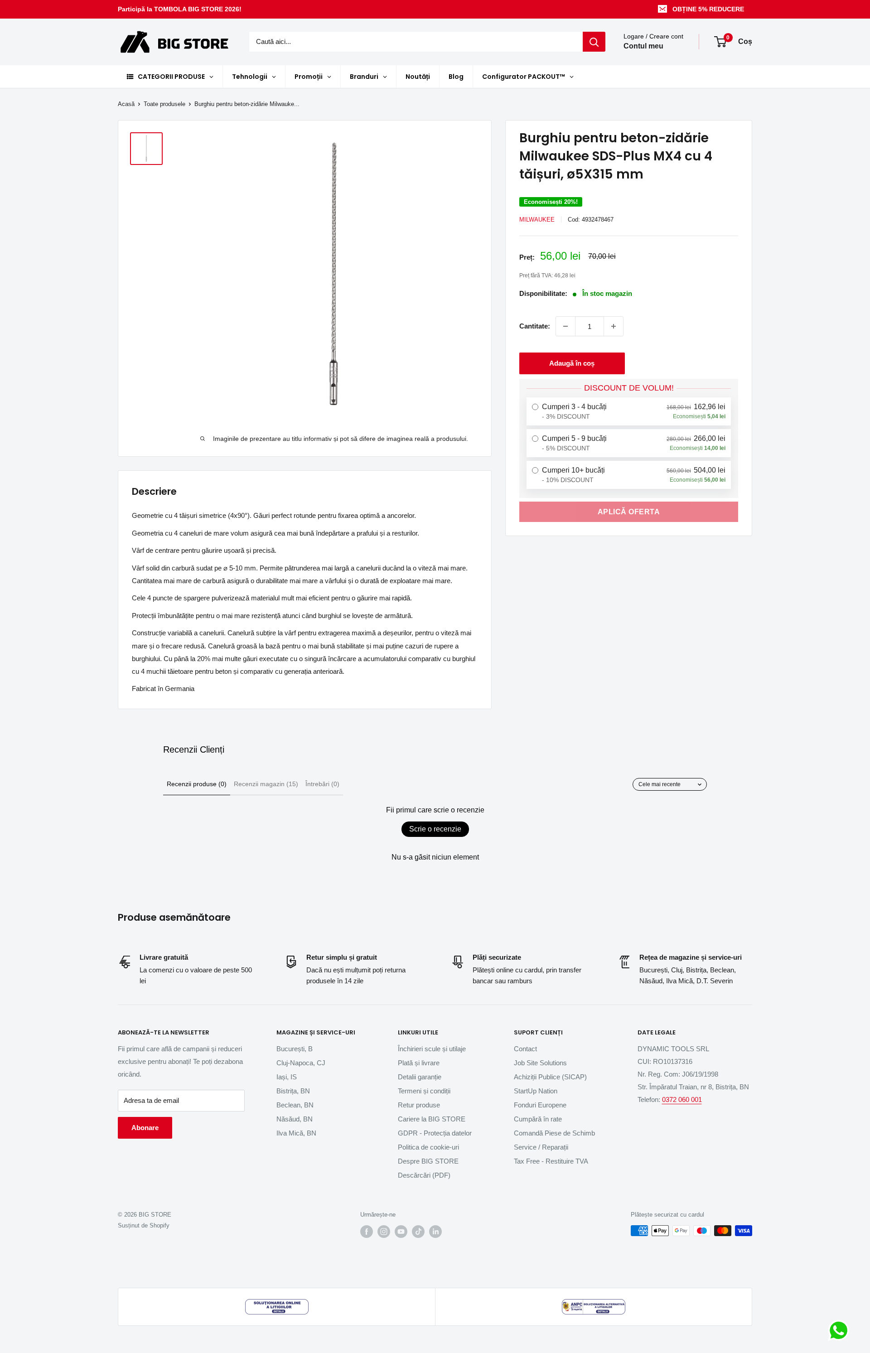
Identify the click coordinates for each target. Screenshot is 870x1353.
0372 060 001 (682, 1099)
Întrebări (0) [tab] (322, 784)
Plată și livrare (419, 1063)
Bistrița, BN (293, 1091)
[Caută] (594, 42)
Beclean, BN (295, 1105)
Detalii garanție (419, 1077)
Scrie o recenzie (435, 829)
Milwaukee (537, 219)
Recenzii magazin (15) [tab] (266, 784)
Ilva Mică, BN (296, 1133)
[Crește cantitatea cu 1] (613, 326)
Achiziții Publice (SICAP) (550, 1077)
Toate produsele (164, 104)
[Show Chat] (841, 1330)
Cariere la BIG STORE (431, 1119)
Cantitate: (534, 326)
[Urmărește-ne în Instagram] (383, 1231)
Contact (525, 1049)
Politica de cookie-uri (428, 1147)
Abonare (145, 1127)
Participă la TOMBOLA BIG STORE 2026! (180, 9)
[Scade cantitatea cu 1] (565, 326)
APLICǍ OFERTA (629, 511)
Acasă (126, 104)
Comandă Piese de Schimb (554, 1133)
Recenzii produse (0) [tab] (197, 784)
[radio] (629, 411)
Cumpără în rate (538, 1119)
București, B (294, 1049)
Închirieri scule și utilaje (432, 1049)
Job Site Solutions (540, 1063)
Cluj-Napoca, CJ (300, 1063)
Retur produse (419, 1105)
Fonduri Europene (540, 1105)
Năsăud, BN (294, 1119)
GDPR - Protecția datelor (435, 1133)
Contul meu (643, 46)
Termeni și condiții (424, 1091)
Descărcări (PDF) (424, 1175)
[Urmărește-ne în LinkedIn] (435, 1231)
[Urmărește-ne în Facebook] (366, 1231)
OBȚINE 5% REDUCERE (708, 9)
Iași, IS (286, 1077)
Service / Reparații (541, 1147)
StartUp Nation (535, 1091)
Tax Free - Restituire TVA (551, 1161)
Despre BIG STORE (428, 1161)
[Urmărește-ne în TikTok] (418, 1231)
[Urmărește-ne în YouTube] (401, 1231)
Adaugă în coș (571, 363)
